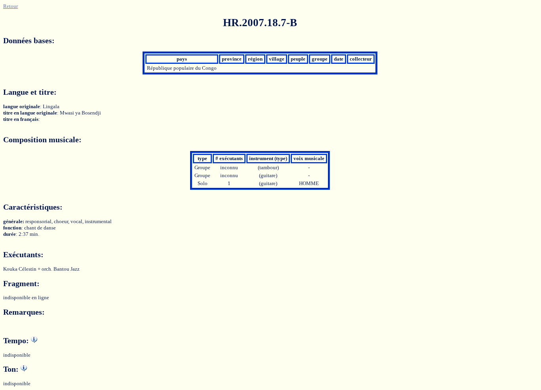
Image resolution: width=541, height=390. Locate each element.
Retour (10, 6)
